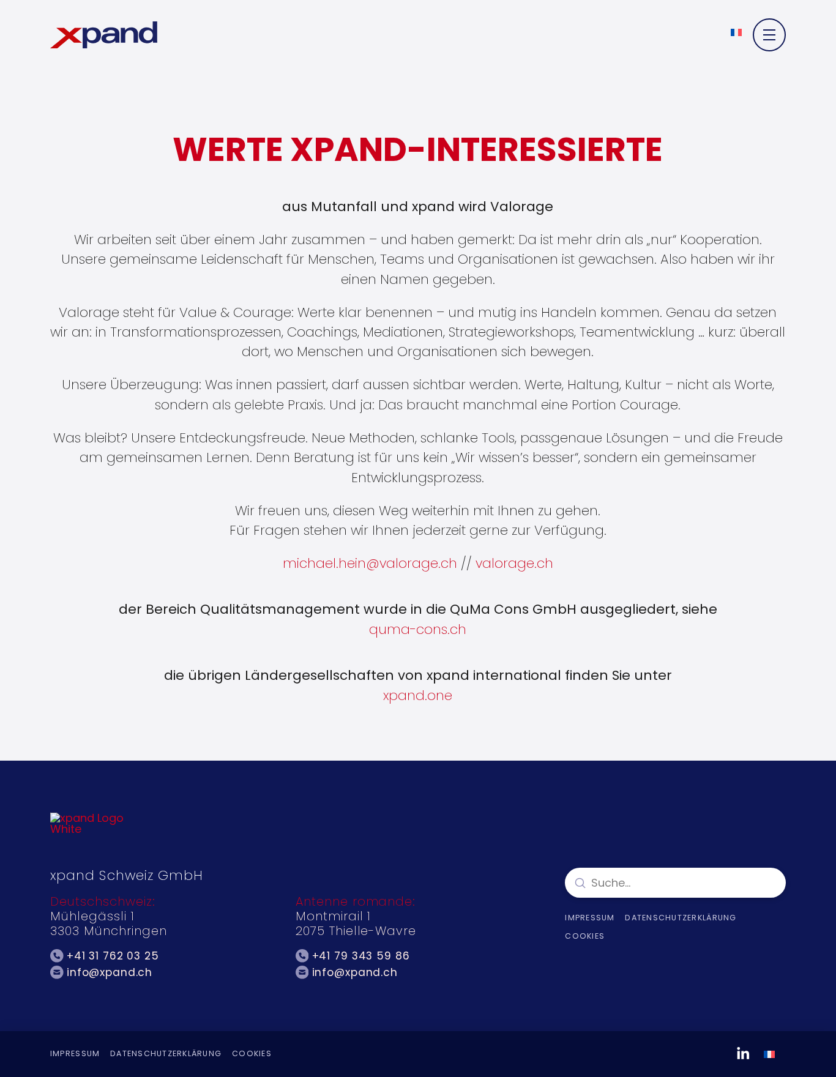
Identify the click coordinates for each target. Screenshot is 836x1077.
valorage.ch (514, 563)
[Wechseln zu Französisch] (736, 32)
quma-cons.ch (417, 629)
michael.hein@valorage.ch (370, 563)
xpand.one (417, 695)
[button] (769, 34)
